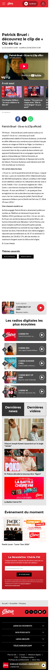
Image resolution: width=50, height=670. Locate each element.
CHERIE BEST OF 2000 (23, 308)
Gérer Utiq (36, 660)
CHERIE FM (23, 334)
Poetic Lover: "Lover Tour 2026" (16, 544)
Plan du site (12, 655)
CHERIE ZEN (23, 348)
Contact (22, 655)
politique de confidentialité (12, 585)
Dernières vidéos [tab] (35, 409)
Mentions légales (34, 655)
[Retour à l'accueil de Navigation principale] (10, 3)
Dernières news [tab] (13, 409)
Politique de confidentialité (18, 660)
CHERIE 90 (23, 390)
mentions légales (25, 583)
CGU (16, 657)
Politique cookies (27, 657)
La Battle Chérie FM (12, 502)
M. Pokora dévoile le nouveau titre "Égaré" (22, 474)
